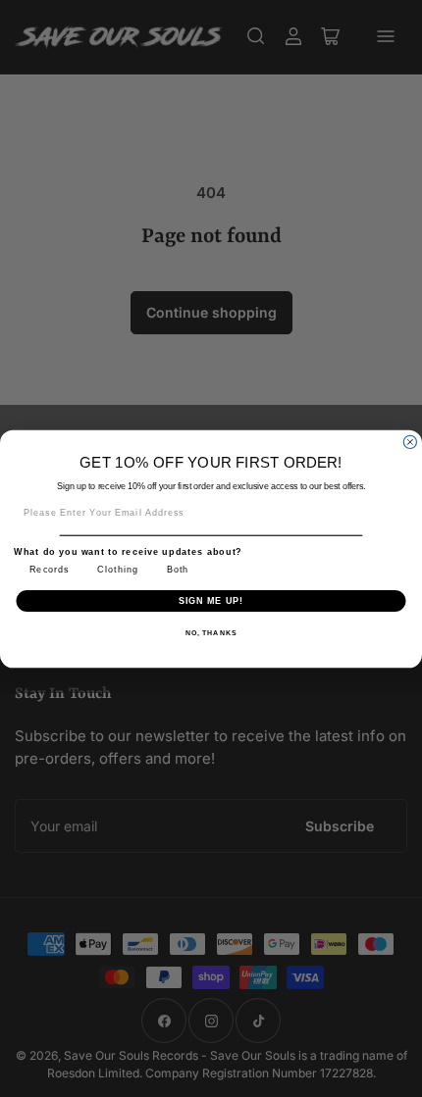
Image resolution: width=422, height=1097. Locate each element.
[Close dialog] (409, 441)
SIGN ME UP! (211, 599)
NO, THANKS (211, 632)
